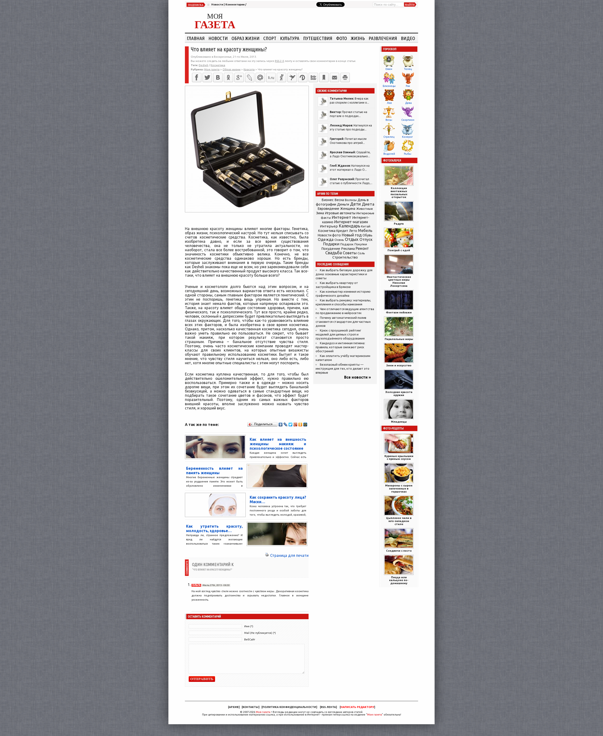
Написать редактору (357, 707)
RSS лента (328, 707)
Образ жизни (246, 38)
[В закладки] (324, 77)
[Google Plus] (295, 424)
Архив (234, 707)
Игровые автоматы (340, 213)
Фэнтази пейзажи (399, 312)
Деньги (343, 204)
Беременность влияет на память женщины (214, 470)
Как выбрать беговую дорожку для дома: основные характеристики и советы (344, 274)
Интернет (341, 217)
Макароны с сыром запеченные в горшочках (398, 488)
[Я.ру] (281, 77)
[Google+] (239, 77)
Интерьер (329, 226)
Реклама (348, 249)
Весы (389, 119)
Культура (289, 38)
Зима (320, 213)
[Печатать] (345, 77)
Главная (196, 38)
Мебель (365, 230)
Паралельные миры (399, 338)
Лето (353, 231)
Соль (361, 253)
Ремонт (362, 248)
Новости (217, 4)
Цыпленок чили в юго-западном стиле (399, 521)
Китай (365, 226)
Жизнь (358, 38)
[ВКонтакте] (218, 77)
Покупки (360, 244)
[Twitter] (207, 77)
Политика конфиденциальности (289, 707)
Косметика (218, 65)
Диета (368, 204)
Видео (408, 38)
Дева (408, 102)
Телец (408, 69)
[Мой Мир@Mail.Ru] (260, 77)
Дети (355, 204)
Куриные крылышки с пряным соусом (398, 457)
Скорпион (407, 119)
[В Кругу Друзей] (302, 77)
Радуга (399, 223)
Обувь (367, 235)
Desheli (203, 65)
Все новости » (357, 377)
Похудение (330, 249)
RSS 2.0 (279, 60)
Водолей (389, 153)
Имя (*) (248, 626)
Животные (364, 208)
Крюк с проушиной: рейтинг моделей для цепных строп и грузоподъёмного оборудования (340, 334)
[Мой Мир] (305, 424)
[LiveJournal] (249, 77)
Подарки (331, 244)
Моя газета (263, 712)
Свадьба (333, 253)
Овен (388, 69)
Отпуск (365, 239)
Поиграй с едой (398, 250)
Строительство (345, 257)
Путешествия (317, 38)
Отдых (352, 239)
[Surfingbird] (292, 77)
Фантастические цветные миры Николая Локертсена (399, 281)
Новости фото (329, 235)
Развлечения (383, 38)
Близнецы (389, 86)
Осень (339, 240)
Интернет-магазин (351, 222)
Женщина (347, 208)
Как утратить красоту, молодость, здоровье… (214, 528)
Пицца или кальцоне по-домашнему (398, 580)
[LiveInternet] (271, 77)
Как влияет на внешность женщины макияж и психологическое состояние (278, 443)
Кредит (342, 231)
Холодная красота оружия (398, 393)
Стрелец (388, 136)
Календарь (349, 225)
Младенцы (399, 421)
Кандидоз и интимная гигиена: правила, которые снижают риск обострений (340, 347)
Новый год (352, 235)
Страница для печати (289, 555)
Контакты (250, 707)
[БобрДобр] (313, 77)
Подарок (347, 244)
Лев (389, 102)
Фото (341, 38)
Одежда (326, 239)
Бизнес (328, 200)
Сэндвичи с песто (399, 550)
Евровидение (328, 208)
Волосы (351, 200)
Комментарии (234, 4)
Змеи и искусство (399, 365)
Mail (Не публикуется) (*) (260, 632)
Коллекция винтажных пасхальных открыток (399, 192)
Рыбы (407, 153)
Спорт (269, 38)
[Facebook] (196, 77)
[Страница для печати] (267, 555)
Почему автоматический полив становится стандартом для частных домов (343, 322)
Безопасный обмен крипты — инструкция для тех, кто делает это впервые (342, 368)
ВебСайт (249, 639)
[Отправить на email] (334, 77)
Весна (339, 200)
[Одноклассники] (228, 77)
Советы (350, 253)
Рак (408, 86)
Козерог (407, 136)
